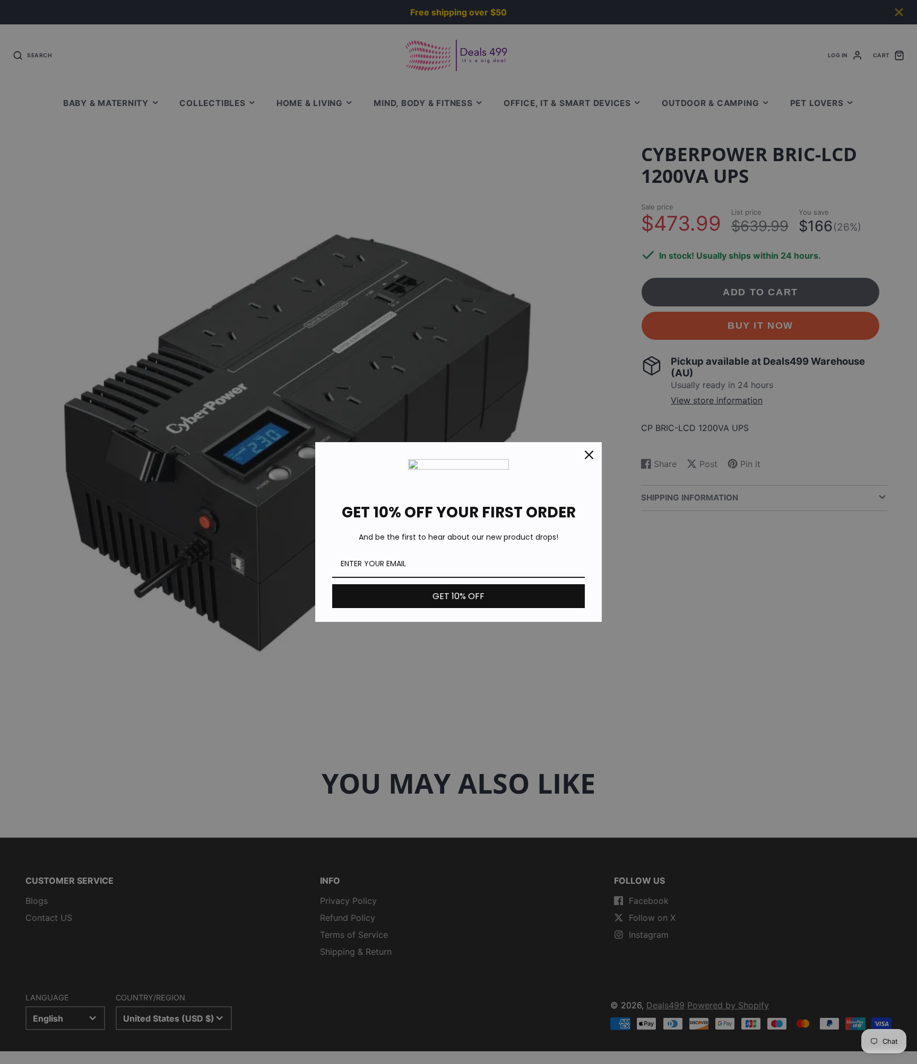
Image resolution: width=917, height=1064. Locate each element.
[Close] (589, 455)
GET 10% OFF (458, 596)
